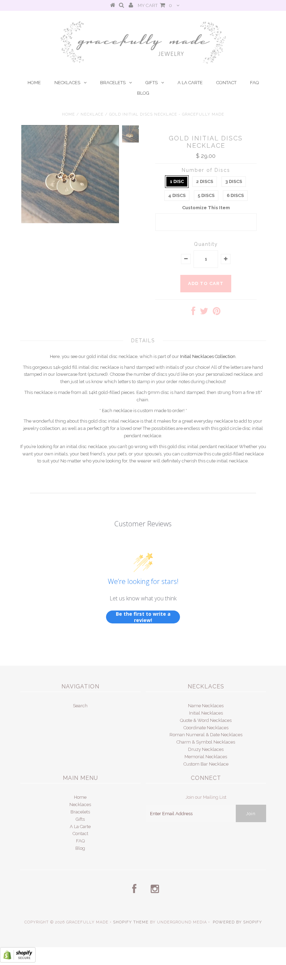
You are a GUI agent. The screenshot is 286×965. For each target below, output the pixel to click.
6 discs (235, 195)
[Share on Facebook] (193, 312)
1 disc (177, 181)
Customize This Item (206, 207)
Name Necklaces (206, 705)
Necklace (92, 114)
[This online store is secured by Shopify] (18, 961)
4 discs (177, 195)
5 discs (206, 195)
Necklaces (67, 82)
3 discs (233, 181)
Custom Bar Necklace (205, 764)
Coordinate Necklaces (205, 727)
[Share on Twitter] (204, 312)
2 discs (204, 181)
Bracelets (113, 82)
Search (80, 705)
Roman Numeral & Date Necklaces (206, 734)
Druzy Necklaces (206, 749)
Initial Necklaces (206, 713)
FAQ (254, 82)
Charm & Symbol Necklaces (205, 742)
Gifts (151, 82)
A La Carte (190, 82)
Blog (143, 93)
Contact (226, 82)
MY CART (155, 5)
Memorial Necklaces (206, 756)
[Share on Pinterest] (216, 312)
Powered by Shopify (237, 922)
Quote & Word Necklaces (206, 720)
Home (34, 82)
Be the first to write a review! (143, 617)
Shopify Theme (131, 922)
